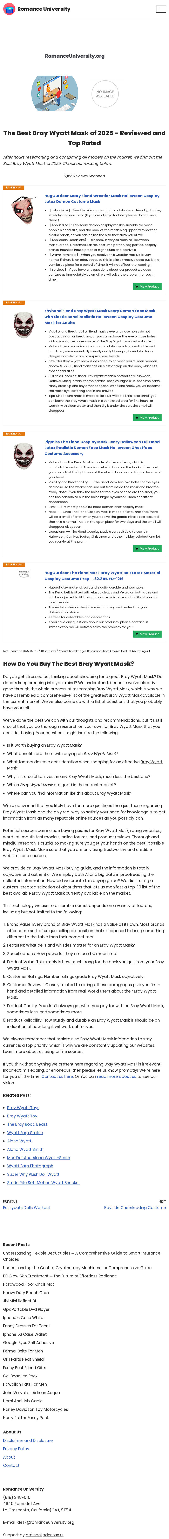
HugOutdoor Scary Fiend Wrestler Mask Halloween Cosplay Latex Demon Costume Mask (102, 198)
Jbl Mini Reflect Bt (19, 1301)
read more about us (116, 1076)
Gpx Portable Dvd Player (26, 1309)
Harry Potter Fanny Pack (26, 1417)
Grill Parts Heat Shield (23, 1359)
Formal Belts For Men (23, 1351)
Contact (11, 1465)
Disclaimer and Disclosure (28, 1440)
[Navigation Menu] (161, 9)
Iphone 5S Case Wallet (25, 1334)
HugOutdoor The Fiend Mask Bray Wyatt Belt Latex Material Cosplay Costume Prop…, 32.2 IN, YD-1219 (102, 575)
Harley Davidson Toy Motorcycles (35, 1409)
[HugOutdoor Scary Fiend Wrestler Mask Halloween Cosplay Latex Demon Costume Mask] (23, 209)
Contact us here (57, 1076)
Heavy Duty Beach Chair (26, 1293)
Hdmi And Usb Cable (23, 1401)
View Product (149, 286)
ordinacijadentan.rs (44, 1535)
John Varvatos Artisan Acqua (31, 1393)
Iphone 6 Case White (23, 1317)
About (9, 1457)
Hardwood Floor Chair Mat (28, 1284)
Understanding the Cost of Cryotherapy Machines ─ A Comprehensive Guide (77, 1268)
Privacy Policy (16, 1449)
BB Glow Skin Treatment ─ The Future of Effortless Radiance (60, 1276)
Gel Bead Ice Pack (20, 1376)
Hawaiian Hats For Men (25, 1384)
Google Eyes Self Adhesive (28, 1342)
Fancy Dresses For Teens (26, 1326)
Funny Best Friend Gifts (24, 1368)
